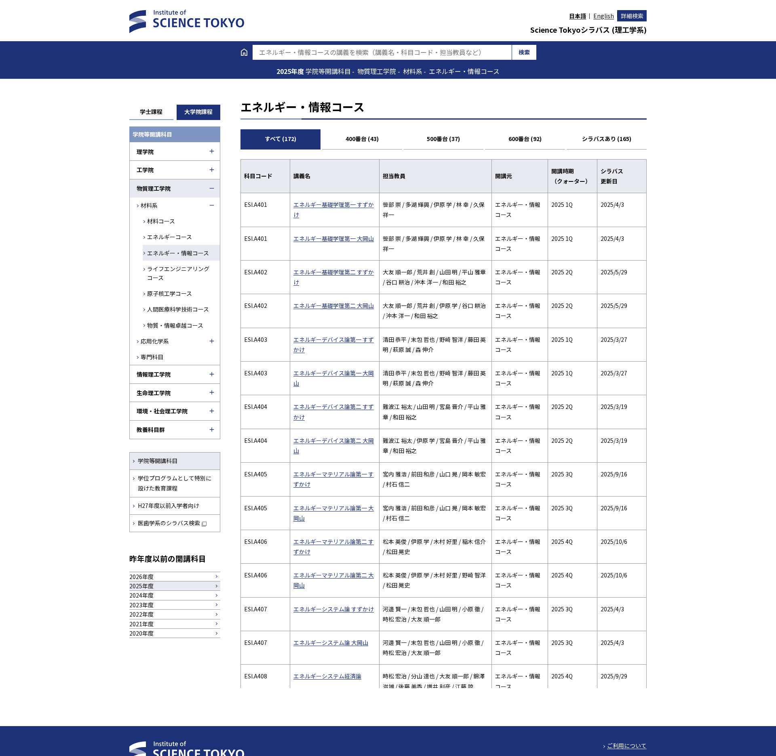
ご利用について (627, 745)
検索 (524, 52)
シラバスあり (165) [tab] (606, 139)
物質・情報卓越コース (175, 325)
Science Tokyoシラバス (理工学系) (588, 29)
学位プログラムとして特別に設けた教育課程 (174, 483)
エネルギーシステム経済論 (327, 676)
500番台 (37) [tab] (443, 139)
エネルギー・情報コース (178, 253)
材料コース (161, 221)
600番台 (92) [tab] (525, 139)
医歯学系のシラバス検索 (169, 523)
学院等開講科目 (157, 461)
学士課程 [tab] (151, 111)
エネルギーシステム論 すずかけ (333, 609)
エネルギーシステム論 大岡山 (330, 642)
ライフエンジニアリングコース (178, 273)
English (603, 16)
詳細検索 (632, 16)
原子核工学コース (169, 293)
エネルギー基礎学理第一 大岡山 (333, 238)
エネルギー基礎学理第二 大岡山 (333, 305)
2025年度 (291, 71)
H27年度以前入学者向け (168, 505)
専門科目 (152, 357)
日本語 (577, 16)
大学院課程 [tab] (198, 111)
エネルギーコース (169, 237)
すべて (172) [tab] (280, 139)
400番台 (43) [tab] (362, 139)
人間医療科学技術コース (178, 309)
